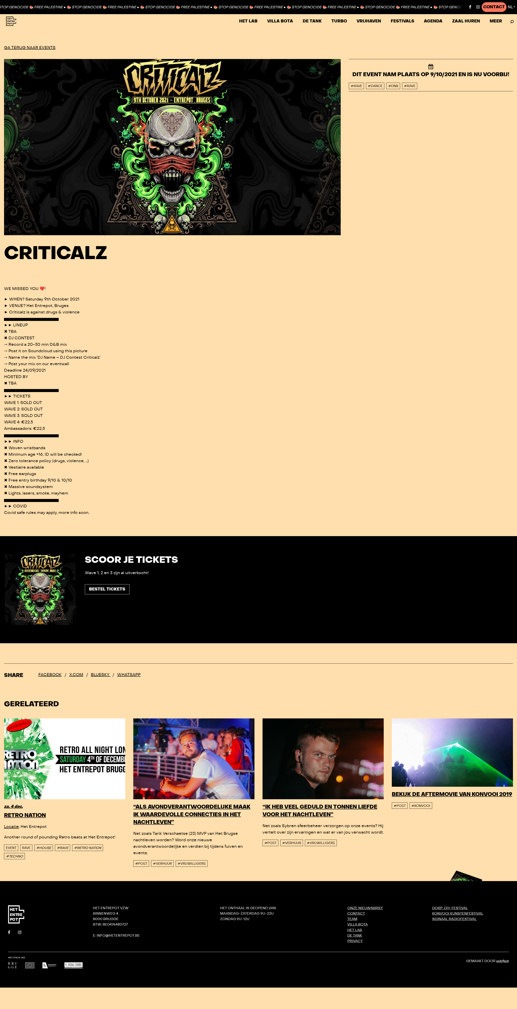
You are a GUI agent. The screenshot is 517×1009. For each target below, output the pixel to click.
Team (352, 919)
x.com (76, 674)
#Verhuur (162, 864)
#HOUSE (43, 848)
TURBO (339, 21)
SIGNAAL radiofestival (454, 919)
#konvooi (420, 806)
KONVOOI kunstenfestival (457, 913)
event (11, 848)
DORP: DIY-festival (450, 908)
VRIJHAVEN (369, 21)
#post (141, 864)
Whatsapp (129, 674)
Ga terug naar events (30, 47)
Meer (496, 21)
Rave (26, 848)
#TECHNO (14, 856)
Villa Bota (280, 21)
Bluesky (100, 674)
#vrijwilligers (192, 864)
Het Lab (248, 21)
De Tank (312, 21)
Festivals (402, 21)
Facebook (50, 674)
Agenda (433, 21)
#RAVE (62, 848)
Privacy (355, 941)
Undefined (502, 961)
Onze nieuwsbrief (365, 908)
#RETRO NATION (87, 848)
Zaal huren (466, 21)
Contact (494, 7)
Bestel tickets (107, 589)
